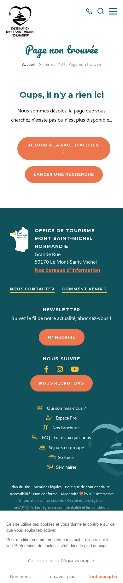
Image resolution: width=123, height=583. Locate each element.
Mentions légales (47, 486)
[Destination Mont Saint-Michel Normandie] (20, 21)
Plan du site (20, 486)
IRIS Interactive (101, 493)
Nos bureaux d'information (67, 269)
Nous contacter (32, 289)
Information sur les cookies (41, 500)
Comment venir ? (84, 289)
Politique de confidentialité (87, 486)
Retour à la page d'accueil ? (63, 148)
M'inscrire (62, 337)
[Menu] (113, 11)
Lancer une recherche (64, 174)
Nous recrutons (61, 383)
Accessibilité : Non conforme (33, 493)
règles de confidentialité (61, 507)
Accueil (28, 64)
